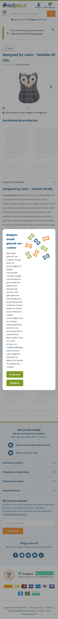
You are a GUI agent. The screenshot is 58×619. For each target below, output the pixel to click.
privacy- (10, 344)
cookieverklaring (14, 347)
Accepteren (14, 374)
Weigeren (14, 383)
